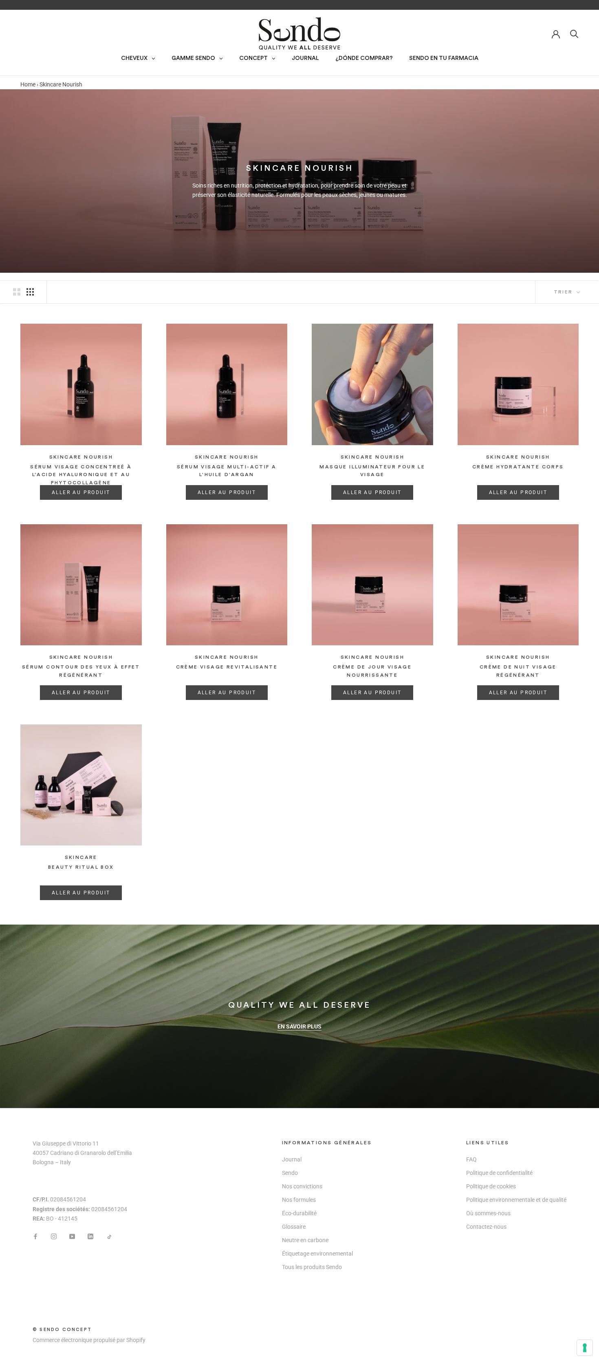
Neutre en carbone (305, 1240)
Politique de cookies (491, 1186)
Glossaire (294, 1226)
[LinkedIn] (90, 1236)
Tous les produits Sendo (312, 1267)
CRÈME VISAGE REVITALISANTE (226, 666)
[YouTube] (72, 1236)
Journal (292, 1159)
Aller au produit (81, 492)
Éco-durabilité (299, 1213)
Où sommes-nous (488, 1213)
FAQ (471, 1159)
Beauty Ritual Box (81, 867)
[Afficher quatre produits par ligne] (30, 292)
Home (27, 84)
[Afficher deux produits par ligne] (16, 292)
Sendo (290, 1173)
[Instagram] (54, 1236)
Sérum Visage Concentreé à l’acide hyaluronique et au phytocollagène (81, 475)
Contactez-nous (486, 1226)
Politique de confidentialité (499, 1173)
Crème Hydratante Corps (518, 466)
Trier (564, 291)
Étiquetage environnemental (317, 1253)
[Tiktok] (109, 1236)
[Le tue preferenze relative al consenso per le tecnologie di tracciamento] (584, 1347)
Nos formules (299, 1199)
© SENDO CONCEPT (62, 1329)
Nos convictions (302, 1186)
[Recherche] (574, 33)
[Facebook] (35, 1236)
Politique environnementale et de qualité (516, 1199)
